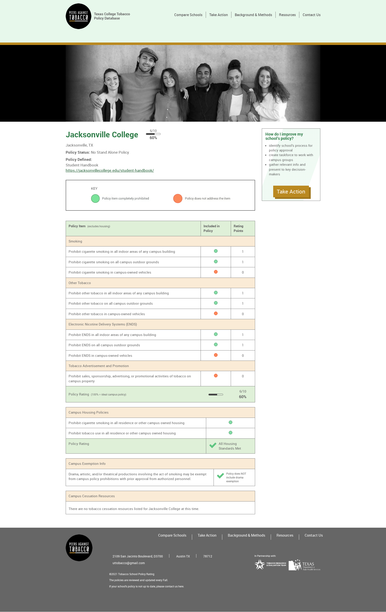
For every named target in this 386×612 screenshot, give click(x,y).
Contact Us (312, 14)
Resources (287, 14)
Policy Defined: (79, 159)
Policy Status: (78, 152)
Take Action (218, 14)
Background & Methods (253, 14)
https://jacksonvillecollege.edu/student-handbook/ (110, 170)
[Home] (99, 16)
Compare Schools (188, 14)
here (180, 586)
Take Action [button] (291, 191)
